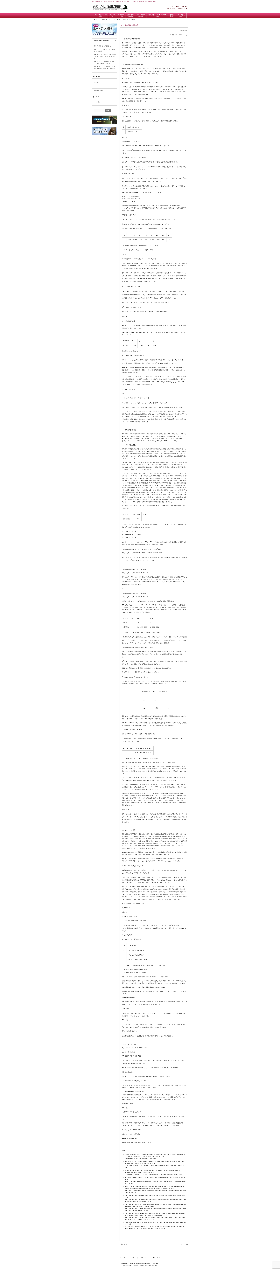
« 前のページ (123, 1244)
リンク (133, 1257)
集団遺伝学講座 (98, 90)
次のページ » (184, 1244)
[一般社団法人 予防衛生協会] (110, 12)
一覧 (115, 40)
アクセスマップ (144, 1257)
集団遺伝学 (117, 19)
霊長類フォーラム (107, 19)
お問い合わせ (156, 1257)
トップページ (95, 19)
